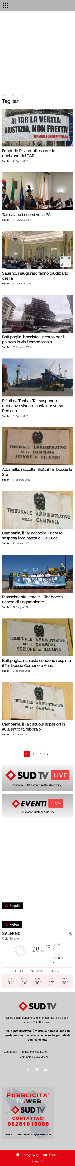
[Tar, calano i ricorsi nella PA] (37, 191)
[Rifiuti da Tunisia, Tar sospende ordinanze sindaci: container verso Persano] (37, 377)
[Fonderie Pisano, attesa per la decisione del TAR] (37, 127)
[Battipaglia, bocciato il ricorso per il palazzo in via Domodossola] (37, 314)
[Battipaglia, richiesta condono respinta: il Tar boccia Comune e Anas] (37, 637)
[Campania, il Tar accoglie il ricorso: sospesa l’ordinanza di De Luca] (37, 510)
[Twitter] (38, 1070)
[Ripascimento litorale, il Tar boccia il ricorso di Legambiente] (37, 573)
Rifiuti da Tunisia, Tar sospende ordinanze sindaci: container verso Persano (32, 405)
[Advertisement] (37, 53)
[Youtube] (46, 1070)
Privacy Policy (30, 1155)
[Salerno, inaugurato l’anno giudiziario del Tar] (37, 250)
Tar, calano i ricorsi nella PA (26, 214)
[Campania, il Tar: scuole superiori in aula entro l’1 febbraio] (37, 701)
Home (5, 94)
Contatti (54, 1155)
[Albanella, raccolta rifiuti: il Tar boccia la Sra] (37, 446)
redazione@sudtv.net (35, 1051)
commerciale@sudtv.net (34, 1057)
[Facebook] (29, 1070)
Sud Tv (5, 161)
